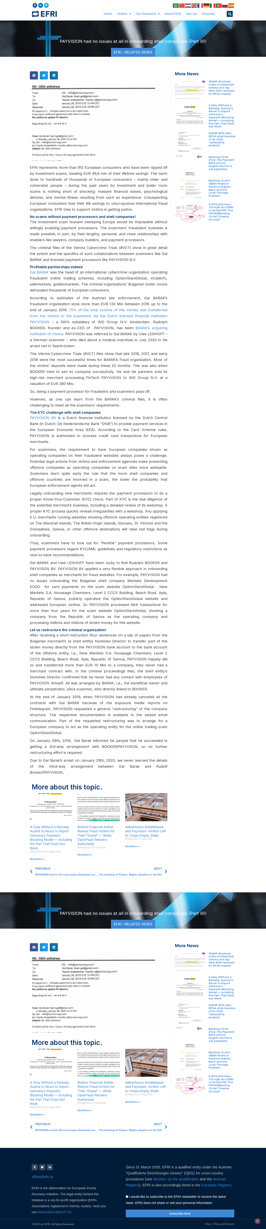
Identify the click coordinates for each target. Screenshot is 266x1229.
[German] (207, 5)
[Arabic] (176, 5)
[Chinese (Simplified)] (182, 5)
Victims (122, 14)
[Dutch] (188, 5)
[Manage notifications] (257, 1221)
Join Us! (191, 14)
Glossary (208, 14)
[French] (200, 5)
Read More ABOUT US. (55, 1212)
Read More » (37, 859)
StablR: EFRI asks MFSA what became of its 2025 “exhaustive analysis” (222, 139)
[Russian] (225, 5)
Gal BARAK (39, 272)
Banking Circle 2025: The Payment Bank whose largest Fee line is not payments (221, 163)
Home (108, 14)
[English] (194, 5)
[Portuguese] (219, 5)
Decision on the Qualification (176, 1179)
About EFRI (172, 14)
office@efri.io (42, 1177)
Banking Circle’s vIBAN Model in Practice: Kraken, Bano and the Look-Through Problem (220, 188)
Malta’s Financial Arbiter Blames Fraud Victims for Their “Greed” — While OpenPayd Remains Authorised (96, 835)
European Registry (215, 1185)
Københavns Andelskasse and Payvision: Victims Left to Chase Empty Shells (145, 831)
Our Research (146, 14)
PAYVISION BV (43, 418)
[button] (230, 14)
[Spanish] (231, 5)
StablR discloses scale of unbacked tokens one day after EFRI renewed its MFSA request (221, 87)
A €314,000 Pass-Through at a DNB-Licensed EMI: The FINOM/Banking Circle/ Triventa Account (221, 212)
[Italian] (213, 5)
